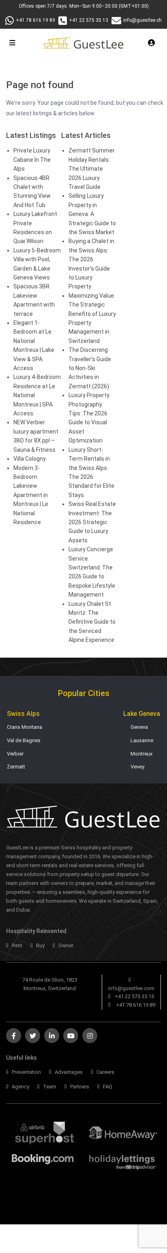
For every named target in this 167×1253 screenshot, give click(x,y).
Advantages (68, 1072)
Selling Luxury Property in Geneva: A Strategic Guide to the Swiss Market (92, 214)
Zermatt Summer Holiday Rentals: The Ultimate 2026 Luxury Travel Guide (92, 168)
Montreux (141, 754)
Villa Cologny (29, 458)
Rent (16, 945)
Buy (40, 945)
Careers (104, 1072)
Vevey (137, 767)
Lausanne (142, 740)
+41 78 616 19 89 (35, 20)
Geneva (139, 727)
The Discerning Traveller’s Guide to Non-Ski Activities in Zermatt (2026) (90, 368)
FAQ (107, 1087)
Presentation (26, 1072)
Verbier (15, 754)
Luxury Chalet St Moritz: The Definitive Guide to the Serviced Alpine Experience (92, 622)
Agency (20, 1087)
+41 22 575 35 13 (88, 20)
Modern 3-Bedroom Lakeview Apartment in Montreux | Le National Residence (30, 495)
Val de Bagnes (24, 740)
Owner (65, 945)
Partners (79, 1087)
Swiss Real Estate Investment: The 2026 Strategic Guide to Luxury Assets (92, 522)
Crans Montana (24, 727)
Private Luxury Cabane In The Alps (32, 159)
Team (49, 1087)
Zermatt (16, 767)
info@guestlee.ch (142, 20)
